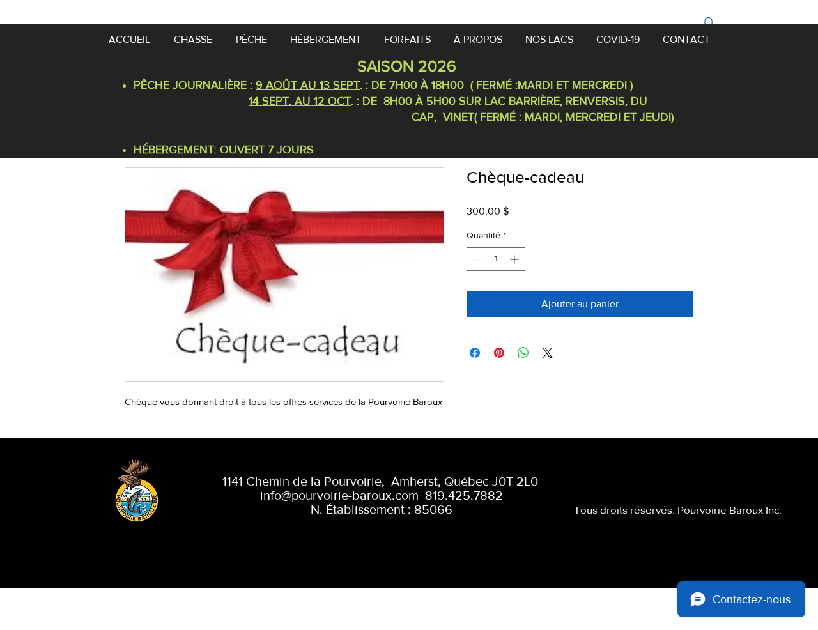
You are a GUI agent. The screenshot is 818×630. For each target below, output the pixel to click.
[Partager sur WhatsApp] (523, 352)
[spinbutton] (495, 259)
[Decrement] (476, 259)
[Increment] (515, 259)
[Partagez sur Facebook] (474, 352)
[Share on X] (547, 352)
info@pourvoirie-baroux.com (339, 495)
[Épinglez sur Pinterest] (499, 352)
